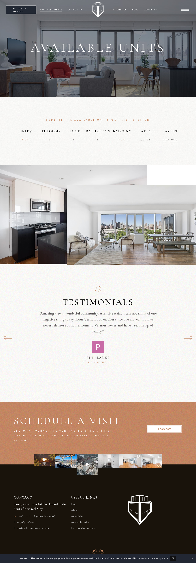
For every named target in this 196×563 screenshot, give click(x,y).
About (75, 510)
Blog (73, 504)
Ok (173, 558)
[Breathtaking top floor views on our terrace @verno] (66, 461)
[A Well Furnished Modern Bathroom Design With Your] (108, 461)
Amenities (77, 516)
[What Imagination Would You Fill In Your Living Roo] (130, 461)
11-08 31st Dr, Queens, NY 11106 (36, 516)
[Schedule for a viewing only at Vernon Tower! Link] (87, 464)
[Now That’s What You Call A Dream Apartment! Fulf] (151, 461)
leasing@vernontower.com (33, 528)
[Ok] (192, 558)
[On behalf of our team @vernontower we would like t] (44, 460)
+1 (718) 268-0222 (27, 522)
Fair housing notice (83, 528)
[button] (188, 338)
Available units (80, 522)
